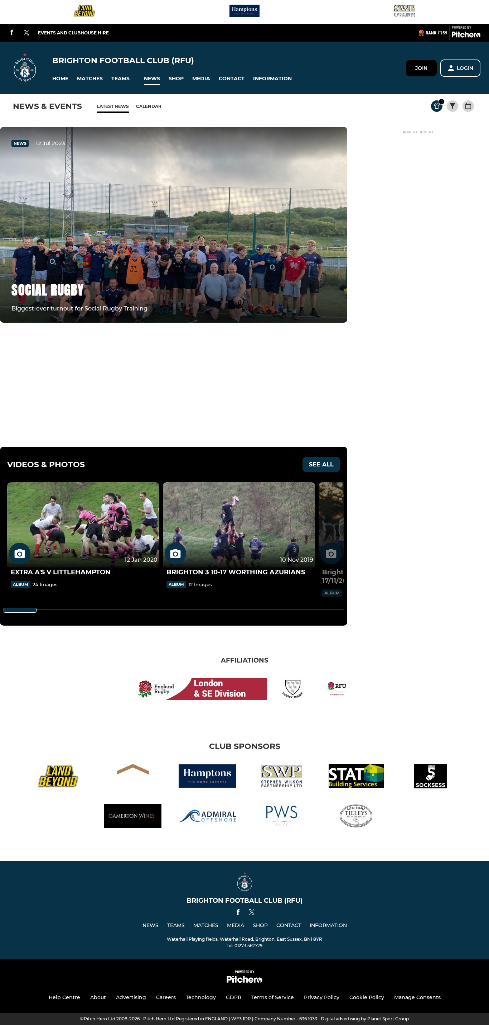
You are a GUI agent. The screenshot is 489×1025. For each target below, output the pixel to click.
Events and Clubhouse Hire (73, 32)
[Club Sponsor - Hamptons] (244, 12)
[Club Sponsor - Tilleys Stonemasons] (356, 817)
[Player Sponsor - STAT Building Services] (356, 777)
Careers (166, 997)
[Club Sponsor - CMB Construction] (132, 777)
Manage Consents (417, 997)
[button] (60, 79)
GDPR (233, 997)
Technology (201, 997)
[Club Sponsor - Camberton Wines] (132, 817)
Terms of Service (272, 997)
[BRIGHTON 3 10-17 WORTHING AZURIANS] (239, 525)
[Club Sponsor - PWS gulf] (281, 817)
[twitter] (26, 33)
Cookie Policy (366, 997)
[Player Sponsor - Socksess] (430, 777)
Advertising (131, 997)
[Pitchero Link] (466, 36)
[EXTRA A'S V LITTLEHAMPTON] (83, 525)
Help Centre (64, 997)
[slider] (20, 610)
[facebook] (12, 32)
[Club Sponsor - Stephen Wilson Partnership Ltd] (404, 12)
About (98, 997)
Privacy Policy (321, 997)
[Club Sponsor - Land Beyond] (84, 12)
